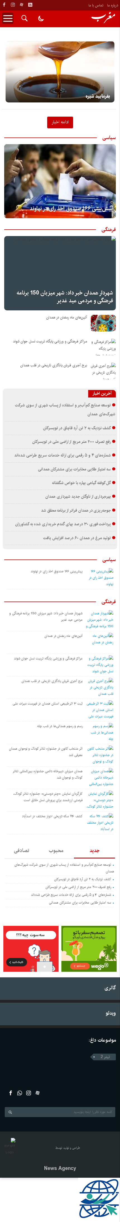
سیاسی (109, 137)
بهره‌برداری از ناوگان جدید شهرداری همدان (78, 496)
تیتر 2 (105, 1057)
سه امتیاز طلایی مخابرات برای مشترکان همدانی (74, 469)
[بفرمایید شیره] (60, 71)
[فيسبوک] (4, 5)
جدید (94, 850)
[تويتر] (19, 1093)
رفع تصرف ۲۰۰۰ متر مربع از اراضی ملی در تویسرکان (71, 441)
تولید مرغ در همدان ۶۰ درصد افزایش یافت (77, 538)
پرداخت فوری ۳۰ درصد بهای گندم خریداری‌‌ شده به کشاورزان (63, 524)
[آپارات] (21, 5)
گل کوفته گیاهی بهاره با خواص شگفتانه (81, 483)
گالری (110, 988)
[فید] (30, 5)
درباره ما (112, 5)
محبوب (56, 850)
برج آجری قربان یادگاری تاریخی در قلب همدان (53, 365)
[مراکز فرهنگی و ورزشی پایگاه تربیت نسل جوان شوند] (103, 347)
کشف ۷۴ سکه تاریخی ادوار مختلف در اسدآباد (52, 816)
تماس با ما (95, 5)
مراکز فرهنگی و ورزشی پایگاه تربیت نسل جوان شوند (50, 341)
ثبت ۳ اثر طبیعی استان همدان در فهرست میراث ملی (48, 703)
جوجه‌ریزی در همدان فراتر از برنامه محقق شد (76, 510)
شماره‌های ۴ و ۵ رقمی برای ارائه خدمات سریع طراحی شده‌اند (62, 455)
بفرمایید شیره (98, 96)
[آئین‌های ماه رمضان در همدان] (103, 323)
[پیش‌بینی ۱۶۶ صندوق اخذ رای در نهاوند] (60, 181)
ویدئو (111, 1013)
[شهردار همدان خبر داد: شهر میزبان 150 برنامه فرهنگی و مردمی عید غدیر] (60, 273)
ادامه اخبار (60, 122)
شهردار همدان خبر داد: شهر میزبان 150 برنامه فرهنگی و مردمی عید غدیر (65, 296)
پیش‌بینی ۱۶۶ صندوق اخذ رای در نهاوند (71, 208)
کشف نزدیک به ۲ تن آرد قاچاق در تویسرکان (77, 428)
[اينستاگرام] (13, 5)
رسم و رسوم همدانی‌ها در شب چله (60, 726)
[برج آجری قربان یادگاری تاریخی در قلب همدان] (103, 371)
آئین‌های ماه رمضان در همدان (66, 317)
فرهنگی (109, 229)
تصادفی (21, 850)
